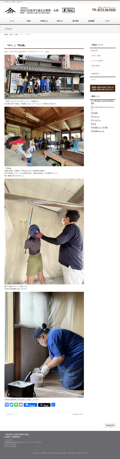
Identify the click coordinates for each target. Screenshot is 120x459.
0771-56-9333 (106, 9)
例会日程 (94, 51)
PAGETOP (110, 425)
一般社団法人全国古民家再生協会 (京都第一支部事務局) (57, 453)
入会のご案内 (96, 56)
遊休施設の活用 (78, 414)
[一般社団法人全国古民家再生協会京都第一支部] (39, 11)
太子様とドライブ (10, 414)
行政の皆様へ (96, 66)
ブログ (47, 51)
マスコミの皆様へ (97, 61)
